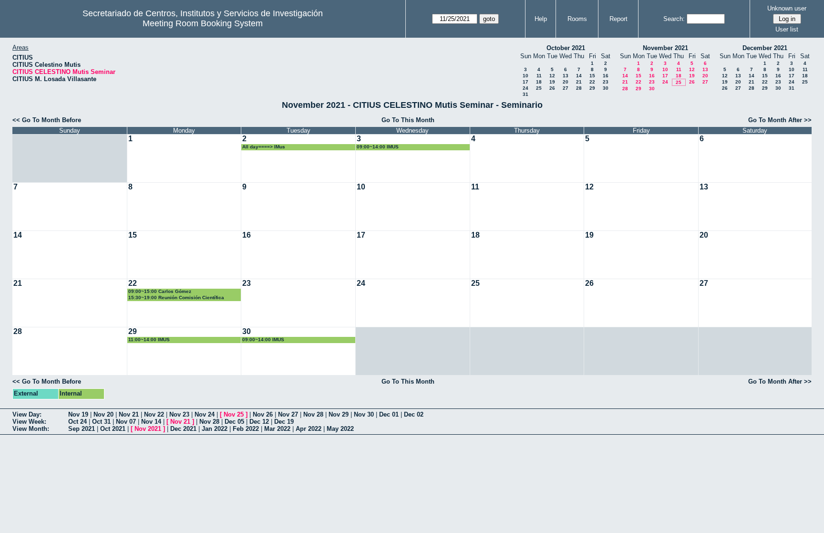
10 (525, 75)
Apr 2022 (308, 428)
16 (605, 75)
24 (525, 88)
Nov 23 (179, 414)
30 (605, 88)
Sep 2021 (81, 428)
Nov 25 (234, 414)
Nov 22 (154, 414)
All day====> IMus (263, 146)
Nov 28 (313, 414)
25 (539, 88)
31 (525, 94)
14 (579, 75)
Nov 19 (78, 414)
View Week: (29, 421)
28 (579, 88)
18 (539, 81)
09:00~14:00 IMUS (378, 146)
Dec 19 (284, 421)
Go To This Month (407, 120)
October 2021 (565, 48)
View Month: (30, 428)
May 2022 (340, 428)
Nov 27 (288, 414)
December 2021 (764, 48)
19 (552, 81)
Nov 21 (129, 414)
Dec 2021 (183, 428)
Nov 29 (339, 414)
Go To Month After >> (780, 120)
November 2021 (665, 48)
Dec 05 (234, 421)
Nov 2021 (147, 428)
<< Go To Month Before (46, 120)
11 (539, 75)
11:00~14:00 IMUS (149, 339)
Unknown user (786, 8)
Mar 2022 (277, 428)
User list (786, 29)
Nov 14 (151, 421)
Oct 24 (77, 421)
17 (525, 81)
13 (565, 75)
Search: (674, 18)
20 (565, 81)
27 (565, 88)
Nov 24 (205, 414)
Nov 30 (364, 414)
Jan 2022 (214, 428)
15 (592, 75)
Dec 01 (389, 414)
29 (592, 88)
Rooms (577, 18)
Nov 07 (126, 421)
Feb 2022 (246, 428)
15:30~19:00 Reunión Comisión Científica (176, 297)
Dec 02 (413, 414)
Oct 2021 (112, 428)
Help (541, 18)
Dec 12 (259, 421)
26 (552, 88)
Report (618, 18)
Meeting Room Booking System (203, 23)
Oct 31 (101, 421)
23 (605, 81)
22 (592, 81)
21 (579, 81)
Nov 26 (263, 414)
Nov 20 (103, 414)
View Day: (26, 414)
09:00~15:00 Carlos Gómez (159, 291)
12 (552, 75)
